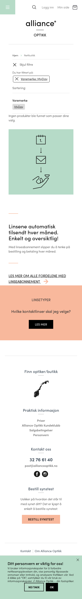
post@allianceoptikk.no (41, 466)
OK (52, 587)
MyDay (18, 107)
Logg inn (48, 7)
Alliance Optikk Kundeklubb (41, 425)
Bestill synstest (41, 519)
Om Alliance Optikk (48, 551)
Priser (41, 420)
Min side (63, 7)
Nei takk (34, 587)
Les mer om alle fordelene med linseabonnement (37, 278)
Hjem (15, 55)
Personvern (41, 435)
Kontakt (25, 551)
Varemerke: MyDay (34, 79)
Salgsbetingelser (41, 430)
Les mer (41, 324)
